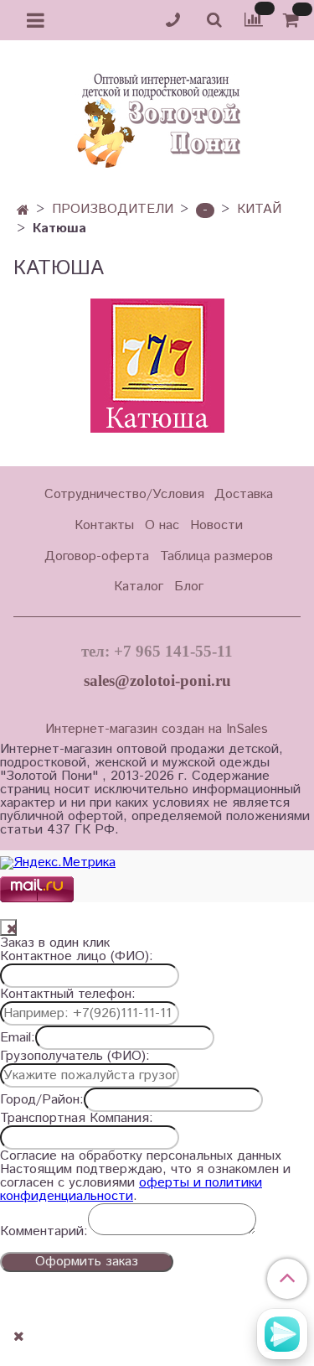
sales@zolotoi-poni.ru (157, 680)
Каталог (138, 586)
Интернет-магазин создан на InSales (156, 729)
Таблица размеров (216, 556)
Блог (188, 586)
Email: (17, 1038)
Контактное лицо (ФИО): (76, 956)
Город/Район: (42, 1100)
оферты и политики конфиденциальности (131, 1189)
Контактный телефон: (68, 994)
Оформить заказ (86, 1261)
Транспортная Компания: (76, 1118)
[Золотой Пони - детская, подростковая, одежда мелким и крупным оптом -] (157, 115)
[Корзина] (293, 21)
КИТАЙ (259, 209)
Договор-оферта (96, 556)
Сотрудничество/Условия (124, 494)
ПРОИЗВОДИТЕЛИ (112, 209)
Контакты (104, 525)
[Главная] (23, 211)
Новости (216, 525)
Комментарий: (44, 1232)
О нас (162, 525)
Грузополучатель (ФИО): (75, 1056)
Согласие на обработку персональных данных (140, 1156)
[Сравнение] (253, 19)
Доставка (243, 494)
